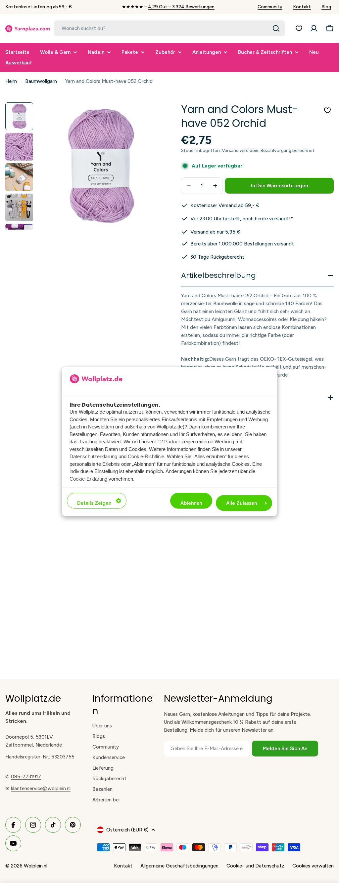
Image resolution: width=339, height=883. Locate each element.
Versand (230, 150)
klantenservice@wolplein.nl (41, 788)
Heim (11, 81)
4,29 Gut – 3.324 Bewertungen (181, 7)
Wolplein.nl (35, 866)
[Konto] (314, 28)
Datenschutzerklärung (93, 456)
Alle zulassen (241, 503)
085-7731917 (26, 777)
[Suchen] (276, 28)
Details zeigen (94, 503)
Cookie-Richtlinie (146, 456)
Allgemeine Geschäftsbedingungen (179, 866)
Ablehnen (191, 503)
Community (270, 7)
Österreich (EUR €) (127, 830)
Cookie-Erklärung (88, 478)
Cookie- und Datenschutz (255, 866)
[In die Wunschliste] (327, 110)
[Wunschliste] (299, 28)
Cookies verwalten (313, 866)
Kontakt (302, 7)
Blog (326, 7)
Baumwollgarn (41, 81)
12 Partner (169, 441)
